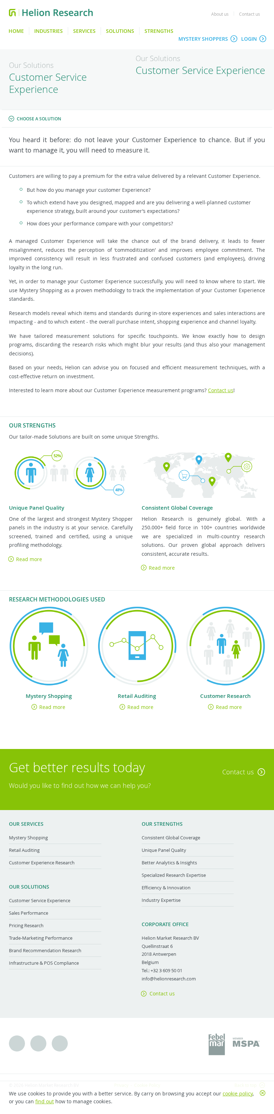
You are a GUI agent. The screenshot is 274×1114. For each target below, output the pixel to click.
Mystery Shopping (28, 837)
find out (44, 1101)
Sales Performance (28, 913)
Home (16, 31)
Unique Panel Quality (164, 850)
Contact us (249, 14)
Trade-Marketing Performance (40, 938)
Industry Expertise (161, 900)
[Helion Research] (51, 12)
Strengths (158, 31)
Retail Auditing (24, 850)
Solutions (120, 31)
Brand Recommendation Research (45, 950)
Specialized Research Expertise (174, 875)
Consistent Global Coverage (171, 837)
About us (220, 14)
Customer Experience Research (42, 862)
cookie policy (238, 1093)
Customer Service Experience (39, 900)
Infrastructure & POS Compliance (44, 963)
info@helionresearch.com (169, 978)
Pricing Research (26, 925)
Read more (29, 559)
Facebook (38, 1043)
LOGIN (249, 38)
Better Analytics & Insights (169, 862)
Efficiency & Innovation (166, 887)
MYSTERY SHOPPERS (203, 38)
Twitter (17, 1043)
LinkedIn (60, 1043)
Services (84, 31)
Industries (48, 31)
